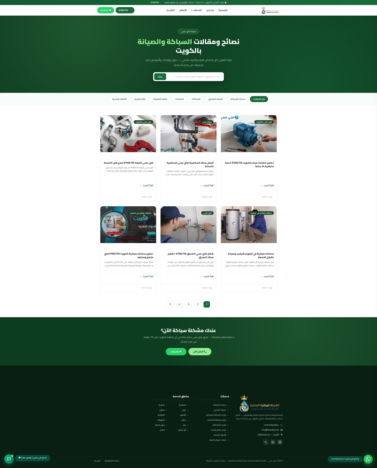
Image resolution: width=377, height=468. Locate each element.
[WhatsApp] (273, 442)
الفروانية (161, 414)
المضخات (179, 99)
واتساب (105, 10)
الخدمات (197, 10)
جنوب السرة (160, 424)
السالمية (182, 404)
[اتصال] (266, 442)
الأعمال (183, 10)
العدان (162, 429)
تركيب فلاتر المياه (218, 429)
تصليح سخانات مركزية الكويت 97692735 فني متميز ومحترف (128, 255)
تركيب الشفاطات (219, 424)
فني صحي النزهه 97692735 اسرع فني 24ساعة (128, 162)
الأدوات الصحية (119, 99)
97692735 (125, 10)
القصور (183, 414)
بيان (184, 424)
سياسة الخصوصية (112, 460)
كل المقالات (259, 99)
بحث (160, 76)
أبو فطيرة (182, 429)
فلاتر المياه (139, 99)
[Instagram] (280, 442)
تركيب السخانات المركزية (216, 414)
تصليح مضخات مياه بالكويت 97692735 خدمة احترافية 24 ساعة (249, 164)
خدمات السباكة (237, 99)
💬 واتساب (176, 351)
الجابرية (162, 404)
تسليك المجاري (215, 99)
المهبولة (161, 419)
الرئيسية (223, 10)
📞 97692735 (156, 2)
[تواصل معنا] (9, 459)
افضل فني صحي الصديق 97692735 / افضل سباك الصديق (190, 255)
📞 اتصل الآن (200, 351)
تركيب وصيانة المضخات (216, 419)
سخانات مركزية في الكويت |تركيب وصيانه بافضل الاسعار (251, 255)
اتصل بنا (171, 10)
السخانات (196, 99)
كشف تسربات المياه (217, 439)
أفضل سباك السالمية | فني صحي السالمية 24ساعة (190, 164)
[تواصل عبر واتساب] (368, 459)
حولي (184, 409)
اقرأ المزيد (269, 185)
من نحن (210, 10)
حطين (183, 419)
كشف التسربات (160, 99)
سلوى (162, 409)
